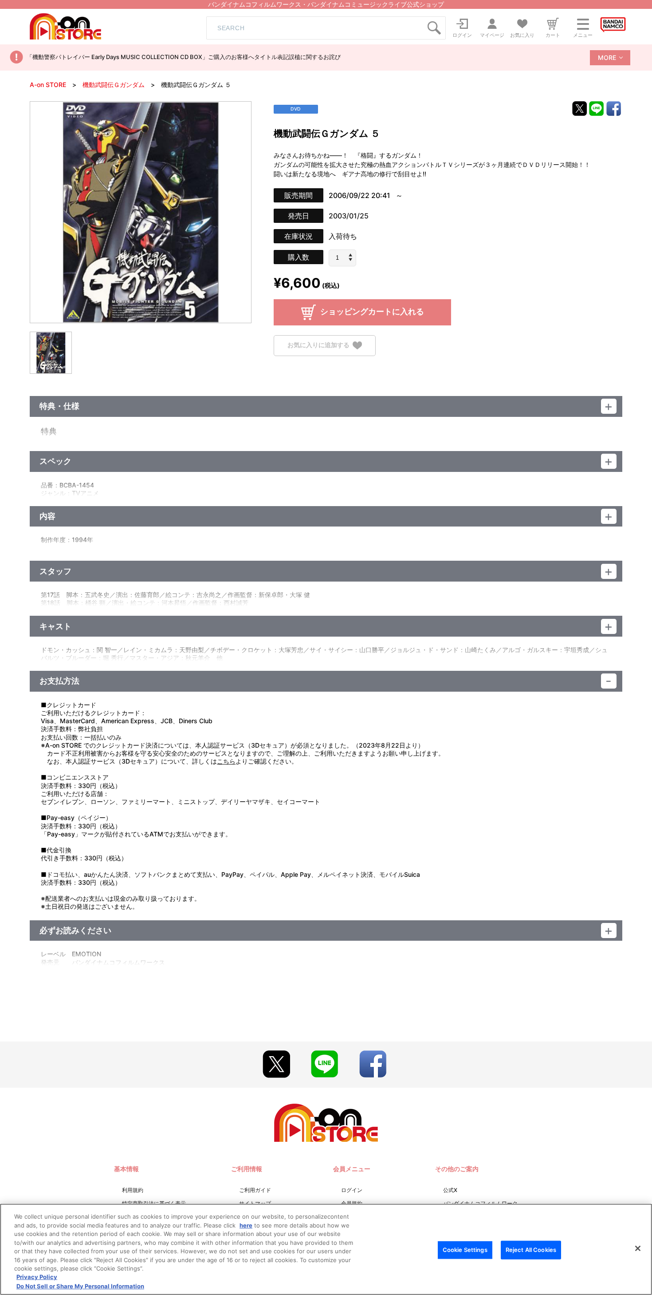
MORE (607, 57)
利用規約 (132, 1190)
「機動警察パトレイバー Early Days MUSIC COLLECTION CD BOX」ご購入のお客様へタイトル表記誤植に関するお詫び (184, 56)
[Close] (638, 1248)
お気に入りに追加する (318, 345)
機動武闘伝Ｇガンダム (113, 84)
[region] (326, 1249)
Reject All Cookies (531, 1249)
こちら (226, 761)
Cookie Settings (465, 1249)
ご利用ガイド (255, 1190)
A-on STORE (48, 84)
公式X (450, 1190)
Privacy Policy (36, 1277)
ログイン (351, 1190)
